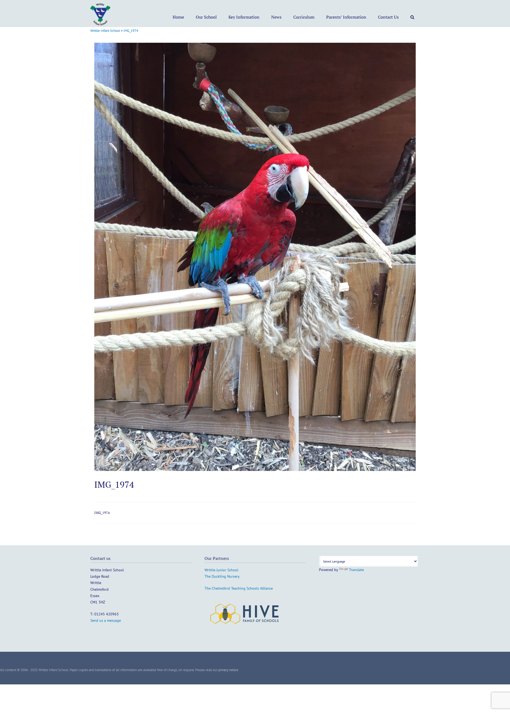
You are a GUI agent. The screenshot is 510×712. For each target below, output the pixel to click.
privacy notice (228, 670)
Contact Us (388, 17)
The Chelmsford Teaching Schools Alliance (239, 588)
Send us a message (105, 620)
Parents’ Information (346, 17)
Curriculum (303, 17)
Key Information (244, 17)
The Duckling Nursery (222, 576)
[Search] (412, 17)
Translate (356, 569)
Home (178, 17)
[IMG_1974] (255, 469)
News (276, 17)
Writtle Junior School (221, 570)
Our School (206, 17)
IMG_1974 (102, 512)
